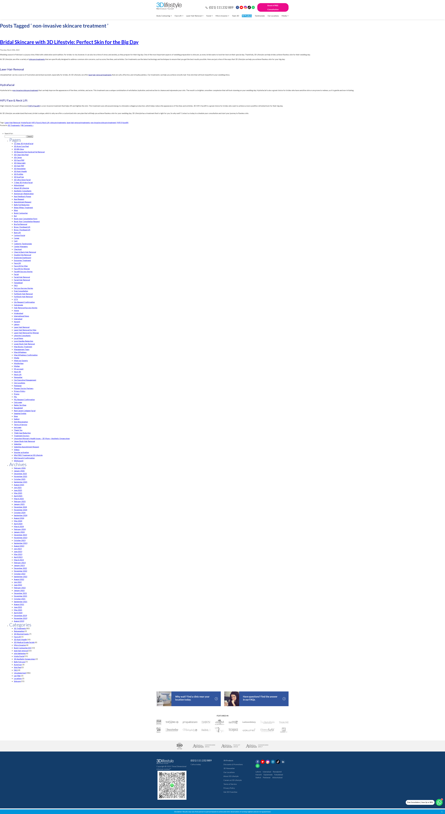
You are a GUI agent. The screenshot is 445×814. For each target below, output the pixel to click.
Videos (16, 449)
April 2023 (18, 557)
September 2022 (20, 576)
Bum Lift (17, 232)
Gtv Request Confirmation (24, 302)
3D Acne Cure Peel (21, 146)
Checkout (18, 249)
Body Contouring (163, 16)
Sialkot (16, 419)
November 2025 (20, 476)
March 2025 (19, 498)
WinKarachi (18, 461)
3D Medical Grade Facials (24, 642)
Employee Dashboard (22, 257)
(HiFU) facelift (122, 122)
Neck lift (17, 372)
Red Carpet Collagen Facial (24, 410)
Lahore (16, 324)
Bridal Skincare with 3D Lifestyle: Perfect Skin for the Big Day (69, 42)
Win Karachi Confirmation (24, 458)
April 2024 (18, 524)
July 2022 (18, 582)
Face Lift (178, 16)
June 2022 (18, 585)
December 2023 (20, 535)
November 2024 (20, 510)
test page (17, 427)
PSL (15, 397)
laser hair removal (21, 650)
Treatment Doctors (21, 436)
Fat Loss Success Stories (23, 288)
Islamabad (18, 319)
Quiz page (18, 402)
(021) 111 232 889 (221, 7)
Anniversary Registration (24, 193)
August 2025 (19, 485)
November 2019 (20, 618)
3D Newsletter (20, 168)
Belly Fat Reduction (21, 205)
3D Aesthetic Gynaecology (24, 659)
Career (16, 238)
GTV (16, 299)
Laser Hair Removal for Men (25, 330)
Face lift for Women (22, 269)
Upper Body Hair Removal (24, 441)
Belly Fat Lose (19, 662)
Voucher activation (21, 452)
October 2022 (19, 574)
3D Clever (18, 157)
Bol (15, 216)
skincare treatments (58, 122)
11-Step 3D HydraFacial (23, 143)
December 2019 (20, 615)
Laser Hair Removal (194, 16)
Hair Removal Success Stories (25, 308)
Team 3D (235, 16)
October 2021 (19, 599)
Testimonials (260, 16)
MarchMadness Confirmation (26, 355)
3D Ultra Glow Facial (22, 180)
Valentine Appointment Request (26, 447)
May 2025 (18, 493)
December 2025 (20, 473)
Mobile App (19, 363)
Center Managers (21, 246)
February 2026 (20, 468)
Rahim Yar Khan (20, 405)
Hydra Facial (19, 656)
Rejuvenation (19, 631)
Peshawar (18, 385)
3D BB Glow (19, 149)
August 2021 (19, 604)
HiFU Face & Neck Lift (40, 122)
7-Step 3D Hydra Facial (23, 182)
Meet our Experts (21, 360)
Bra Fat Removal (20, 224)
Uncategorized (20, 673)
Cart (15, 241)
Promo (16, 394)
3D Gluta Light (19, 163)
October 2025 (19, 479)
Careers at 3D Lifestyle (232, 780)
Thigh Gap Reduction (22, 433)
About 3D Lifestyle (21, 188)
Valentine (17, 444)
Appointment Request (22, 202)
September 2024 (20, 515)
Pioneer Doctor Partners (23, 388)
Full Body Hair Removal (23, 294)
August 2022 (19, 579)
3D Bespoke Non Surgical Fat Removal (29, 152)
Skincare (17, 681)
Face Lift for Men (21, 266)
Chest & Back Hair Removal (25, 252)
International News (21, 316)
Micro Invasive (221, 16)
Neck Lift (17, 374)
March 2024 (19, 526)
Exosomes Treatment (22, 260)
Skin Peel (17, 667)
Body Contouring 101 (22, 648)
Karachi (17, 321)
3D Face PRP (19, 160)
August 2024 (19, 518)
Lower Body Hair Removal (24, 344)
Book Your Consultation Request (27, 221)
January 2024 (19, 532)
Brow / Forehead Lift (22, 227)
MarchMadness (20, 352)
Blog (16, 210)
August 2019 (19, 621)
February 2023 (20, 562)
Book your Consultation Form (25, 218)
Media (284, 16)
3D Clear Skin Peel (21, 155)
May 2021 (18, 610)
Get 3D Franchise (230, 792)
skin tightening (20, 653)
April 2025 (18, 496)
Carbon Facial (19, 235)
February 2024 (20, 529)
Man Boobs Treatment (23, 346)
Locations (18, 678)
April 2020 (18, 613)
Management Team (21, 349)
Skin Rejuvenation (21, 422)
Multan (17, 366)
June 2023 (18, 551)
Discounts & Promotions (233, 764)
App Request (19, 199)
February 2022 (20, 588)
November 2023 (20, 537)
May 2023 (18, 554)
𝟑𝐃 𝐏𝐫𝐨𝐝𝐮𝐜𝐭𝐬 (247, 16)
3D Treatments (14, 125)
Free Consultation (21, 291)
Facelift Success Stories (23, 271)
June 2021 (18, 607)
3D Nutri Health (20, 171)
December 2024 (20, 507)
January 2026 (19, 471)
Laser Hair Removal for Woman (26, 333)
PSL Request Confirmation (24, 399)
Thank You (18, 430)
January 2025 (19, 504)
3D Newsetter (229, 768)
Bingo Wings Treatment (23, 207)
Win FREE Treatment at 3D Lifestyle (28, 455)
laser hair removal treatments (78, 122)
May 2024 (18, 521)
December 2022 (20, 568)
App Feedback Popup (22, 196)
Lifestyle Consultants (22, 335)
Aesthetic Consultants (22, 191)
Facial (208, 16)
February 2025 (20, 501)
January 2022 (19, 590)
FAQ (16, 285)
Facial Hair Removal (22, 277)
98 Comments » (27, 125)
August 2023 (19, 546)
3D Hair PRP (19, 166)
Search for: (9, 133)
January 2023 (19, 565)
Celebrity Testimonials (23, 244)
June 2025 (18, 490)
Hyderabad (18, 313)
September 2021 (20, 601)
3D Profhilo (18, 174)
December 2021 (20, 593)
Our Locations (273, 16)
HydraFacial (26, 122)
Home (16, 310)
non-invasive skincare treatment (103, 122)
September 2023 (20, 543)
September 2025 (20, 482)
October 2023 (19, 540)
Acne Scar (18, 664)
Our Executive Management (25, 380)
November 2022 (20, 571)
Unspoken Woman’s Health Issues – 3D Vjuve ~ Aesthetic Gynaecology (42, 438)
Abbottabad (19, 185)
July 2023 (18, 549)
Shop (16, 416)
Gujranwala (18, 305)
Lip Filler (17, 676)
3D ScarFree (19, 177)
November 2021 (20, 596)
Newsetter (18, 377)
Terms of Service (20, 424)
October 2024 (19, 512)
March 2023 (19, 560)
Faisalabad (18, 282)
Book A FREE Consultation (273, 7)
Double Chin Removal (22, 255)
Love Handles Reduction (23, 341)
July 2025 (18, 487)
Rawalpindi (18, 408)
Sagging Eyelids (20, 413)
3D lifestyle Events (21, 634)
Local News (18, 338)
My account (18, 369)
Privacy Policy (19, 391)
